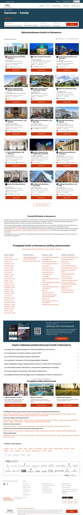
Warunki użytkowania (66, 483)
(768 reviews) (40, 192)
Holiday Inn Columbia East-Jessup (67, 88)
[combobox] (14, 25)
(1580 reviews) (66, 96)
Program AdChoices (66, 485)
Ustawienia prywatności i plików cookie (70, 489)
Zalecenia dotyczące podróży (48, 485)
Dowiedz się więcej (67, 501)
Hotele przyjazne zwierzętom (47, 430)
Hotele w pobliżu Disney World (62, 426)
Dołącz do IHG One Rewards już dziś (42, 230)
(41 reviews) (15, 160)
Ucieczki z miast (7, 414)
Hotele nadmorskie (8, 420)
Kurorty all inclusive (29, 420)
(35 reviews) (15, 128)
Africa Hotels (10, 437)
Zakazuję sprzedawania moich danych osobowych (70, 491)
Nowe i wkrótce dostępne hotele (31, 414)
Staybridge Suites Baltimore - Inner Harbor (68, 185)
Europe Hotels (6, 435)
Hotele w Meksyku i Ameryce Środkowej (46, 435)
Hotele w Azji (14, 435)
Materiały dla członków (47, 490)
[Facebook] (4, 484)
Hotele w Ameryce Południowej (65, 435)
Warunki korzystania (66, 487)
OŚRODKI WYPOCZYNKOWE (16, 415)
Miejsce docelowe (9, 23)
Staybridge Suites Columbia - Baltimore (66, 121)
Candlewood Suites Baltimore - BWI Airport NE (42, 121)
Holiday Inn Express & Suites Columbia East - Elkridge (40, 89)
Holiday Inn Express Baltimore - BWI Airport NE (17, 121)
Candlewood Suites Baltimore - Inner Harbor (41, 185)
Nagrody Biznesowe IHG (47, 483)
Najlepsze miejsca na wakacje (32, 430)
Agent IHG (25, 492)
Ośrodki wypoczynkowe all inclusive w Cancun (46, 420)
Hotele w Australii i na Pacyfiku (27, 435)
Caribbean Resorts (18, 420)
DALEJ (72, 511)
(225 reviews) (65, 128)
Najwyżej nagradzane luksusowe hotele (66, 430)
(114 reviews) (66, 160)
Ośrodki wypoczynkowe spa (32, 415)
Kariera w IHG (25, 483)
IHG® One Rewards (75, 5)
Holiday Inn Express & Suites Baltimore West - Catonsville (40, 153)
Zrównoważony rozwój (47, 488)
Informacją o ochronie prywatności (37, 513)
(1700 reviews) (40, 160)
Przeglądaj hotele (26, 485)
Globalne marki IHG (27, 487)
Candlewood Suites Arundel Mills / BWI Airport (17, 57)
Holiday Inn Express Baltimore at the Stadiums (67, 153)
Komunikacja (64, 493)
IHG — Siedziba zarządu (47, 492)
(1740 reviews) (66, 192)
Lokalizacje (41, 5)
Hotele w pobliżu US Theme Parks (45, 426)
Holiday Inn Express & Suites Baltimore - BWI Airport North (15, 89)
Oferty (48, 5)
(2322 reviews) (66, 64)
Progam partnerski (26, 491)
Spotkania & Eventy (56, 5)
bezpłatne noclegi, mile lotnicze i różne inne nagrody (19, 230)
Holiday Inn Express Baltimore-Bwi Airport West (68, 57)
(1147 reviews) (15, 64)
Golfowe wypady (44, 415)
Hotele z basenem (45, 414)
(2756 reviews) (40, 64)
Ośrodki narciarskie (66, 414)
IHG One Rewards (17, 228)
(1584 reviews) (40, 96)
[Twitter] (7, 484)
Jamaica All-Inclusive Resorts (16, 421)
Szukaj (72, 24)
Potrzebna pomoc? (10, 1)
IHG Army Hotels (45, 487)
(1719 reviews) (15, 96)
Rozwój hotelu (26, 489)
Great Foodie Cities (17, 414)
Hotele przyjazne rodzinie (9, 426)
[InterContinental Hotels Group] (7, 5)
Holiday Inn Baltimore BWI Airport (42, 56)
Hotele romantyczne (56, 414)
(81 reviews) (14, 191)
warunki (27, 512)
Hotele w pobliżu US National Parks (26, 426)
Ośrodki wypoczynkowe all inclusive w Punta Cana (37, 421)
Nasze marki (66, 5)
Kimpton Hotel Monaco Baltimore (16, 184)
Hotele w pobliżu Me (8, 430)
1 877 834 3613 (18, 498)
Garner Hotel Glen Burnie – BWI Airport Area (16, 153)
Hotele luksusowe (19, 430)
